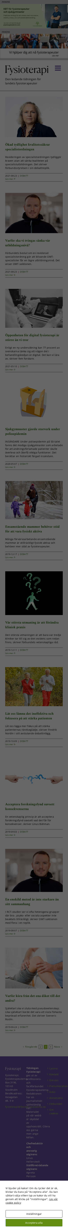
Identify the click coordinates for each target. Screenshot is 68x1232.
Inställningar (34, 1214)
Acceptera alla (34, 1222)
